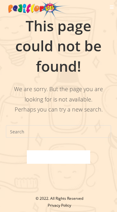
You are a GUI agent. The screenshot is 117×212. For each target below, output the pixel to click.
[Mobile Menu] (112, 7)
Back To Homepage (58, 157)
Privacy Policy (59, 205)
